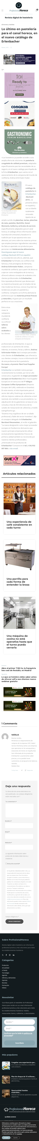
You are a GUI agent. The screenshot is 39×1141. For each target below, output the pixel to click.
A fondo (4, 970)
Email (7, 832)
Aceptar (6, 1137)
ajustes (19, 1134)
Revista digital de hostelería (19, 17)
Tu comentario (11, 801)
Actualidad (5, 968)
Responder (30, 770)
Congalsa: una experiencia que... (23, 1063)
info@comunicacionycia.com (15, 899)
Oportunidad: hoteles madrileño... (19, 1091)
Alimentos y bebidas (8, 24)
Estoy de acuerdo (13, 864)
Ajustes (15, 1137)
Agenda (4, 975)
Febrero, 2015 (5, 47)
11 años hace (15, 770)
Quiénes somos (10, 1117)
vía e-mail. (14, 448)
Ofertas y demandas (9, 978)
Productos (5, 965)
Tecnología (5, 973)
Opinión (4, 980)
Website (8, 843)
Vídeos (4, 988)
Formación (5, 985)
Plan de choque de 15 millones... (23, 1077)
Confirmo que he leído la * (18, 1034)
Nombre (8, 821)
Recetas (4, 983)
